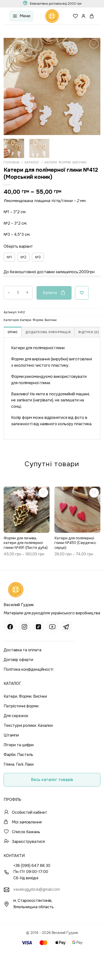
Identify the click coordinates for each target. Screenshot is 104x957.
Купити (50, 292)
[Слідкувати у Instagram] (24, 628)
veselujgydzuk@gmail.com (36, 889)
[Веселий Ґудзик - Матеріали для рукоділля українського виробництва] (52, 16)
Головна (11, 162)
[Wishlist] (75, 16)
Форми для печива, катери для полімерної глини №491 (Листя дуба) (26, 543)
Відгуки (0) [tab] (88, 332)
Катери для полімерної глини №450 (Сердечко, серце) (75, 543)
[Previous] (11, 86)
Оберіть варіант (18, 246)
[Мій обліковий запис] (83, 16)
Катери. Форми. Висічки (65, 162)
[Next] (92, 86)
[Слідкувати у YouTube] (52, 628)
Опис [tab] (12, 332)
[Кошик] (91, 16)
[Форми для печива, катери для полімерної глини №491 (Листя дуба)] (27, 510)
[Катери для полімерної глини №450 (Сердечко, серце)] (77, 510)
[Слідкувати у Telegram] (66, 628)
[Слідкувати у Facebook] (10, 627)
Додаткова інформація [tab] (48, 332)
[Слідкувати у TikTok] (38, 628)
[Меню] (21, 16)
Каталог (32, 162)
